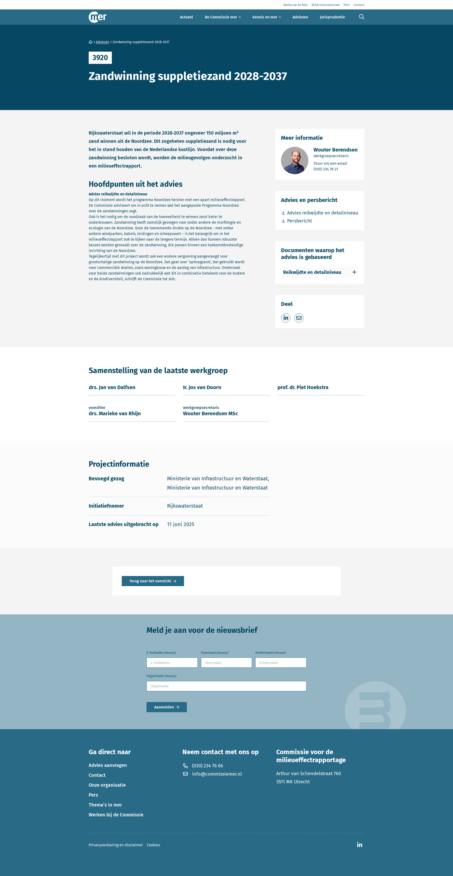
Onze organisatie (107, 785)
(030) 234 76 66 (207, 765)
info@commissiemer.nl (217, 774)
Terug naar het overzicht (150, 581)
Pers (93, 795)
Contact (97, 775)
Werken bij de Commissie (116, 814)
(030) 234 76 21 (336, 169)
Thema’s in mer (105, 804)
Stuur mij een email (336, 163)
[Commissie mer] (98, 17)
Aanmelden (164, 707)
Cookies (153, 845)
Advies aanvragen (108, 765)
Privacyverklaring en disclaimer (116, 845)
